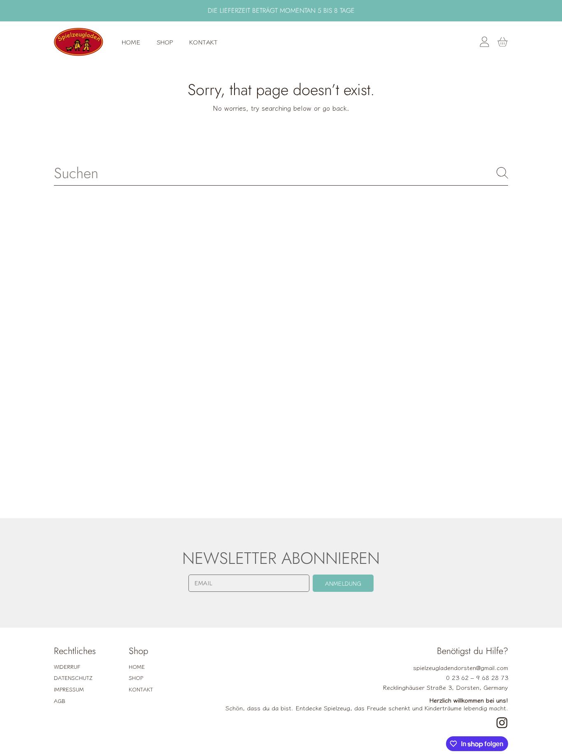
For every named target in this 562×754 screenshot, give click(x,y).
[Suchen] (502, 173)
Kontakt (141, 689)
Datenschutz (73, 678)
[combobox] (281, 173)
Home (137, 666)
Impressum (69, 689)
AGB (59, 701)
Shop (136, 678)
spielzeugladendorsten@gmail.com (460, 667)
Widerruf (67, 666)
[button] (502, 42)
